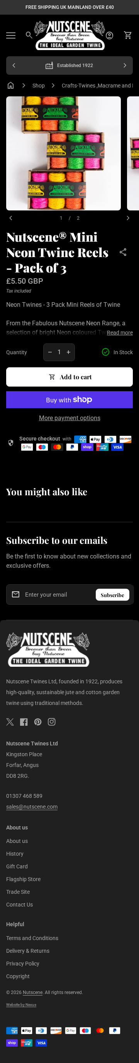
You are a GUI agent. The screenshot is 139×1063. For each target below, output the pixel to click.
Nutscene (32, 992)
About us (17, 841)
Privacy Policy (22, 963)
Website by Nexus (21, 1004)
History (15, 854)
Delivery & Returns (27, 951)
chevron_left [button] (14, 65)
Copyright (18, 976)
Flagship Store (23, 879)
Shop (38, 85)
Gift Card (17, 866)
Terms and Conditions (32, 938)
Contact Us (19, 905)
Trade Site (18, 892)
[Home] (69, 35)
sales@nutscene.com (32, 807)
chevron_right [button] (125, 65)
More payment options (69, 418)
